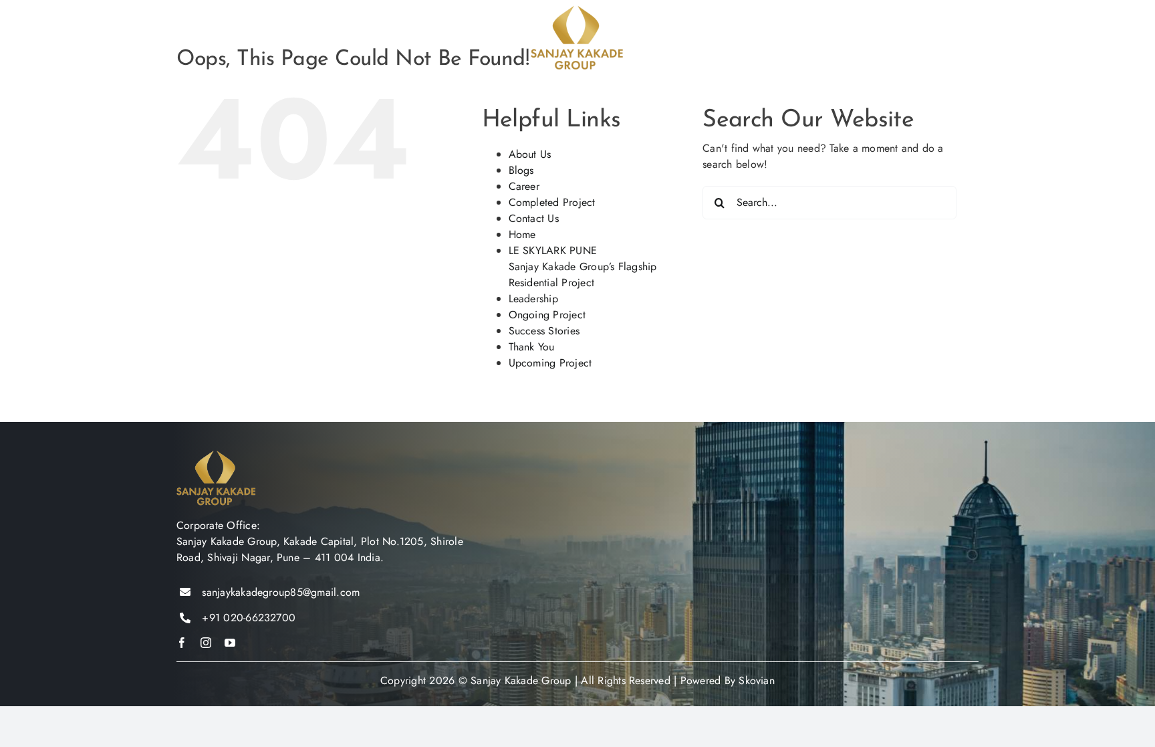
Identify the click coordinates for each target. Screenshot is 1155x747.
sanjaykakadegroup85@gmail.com (281, 592)
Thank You (532, 346)
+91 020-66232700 (248, 617)
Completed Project (552, 202)
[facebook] (181, 642)
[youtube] (230, 642)
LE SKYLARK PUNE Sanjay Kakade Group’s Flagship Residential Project (583, 266)
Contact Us (534, 218)
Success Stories (544, 330)
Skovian (757, 680)
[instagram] (206, 642)
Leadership (533, 298)
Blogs (521, 170)
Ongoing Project (547, 314)
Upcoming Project (550, 362)
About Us (530, 154)
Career (524, 186)
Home (522, 234)
